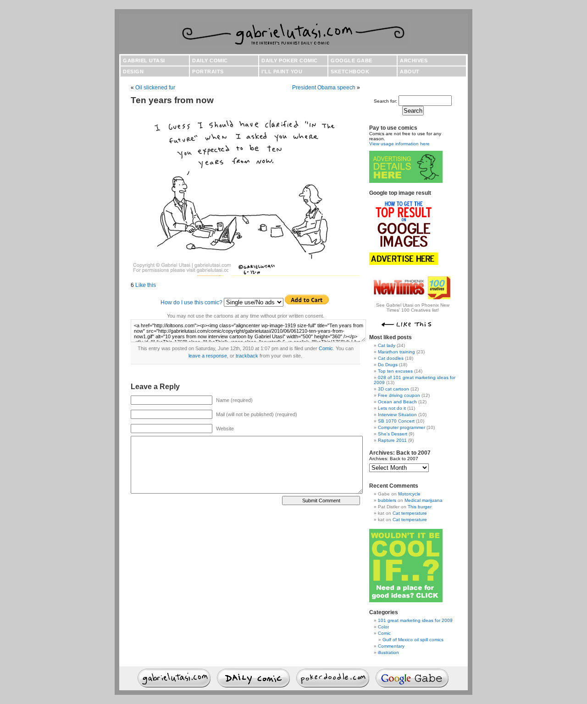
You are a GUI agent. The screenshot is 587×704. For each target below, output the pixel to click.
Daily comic (210, 60)
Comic (326, 348)
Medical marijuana (423, 500)
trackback (247, 355)
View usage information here (399, 143)
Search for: (385, 101)
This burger (420, 506)
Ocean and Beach (397, 401)
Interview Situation (397, 414)
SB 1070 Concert (396, 421)
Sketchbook (350, 71)
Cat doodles (391, 358)
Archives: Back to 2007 (393, 458)
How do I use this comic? (191, 302)
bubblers (387, 500)
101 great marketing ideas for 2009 (415, 620)
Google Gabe (351, 60)
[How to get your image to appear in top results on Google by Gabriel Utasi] (403, 263)
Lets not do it (392, 408)
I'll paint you (281, 71)
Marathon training (396, 351)
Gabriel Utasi (144, 60)
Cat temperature (410, 513)
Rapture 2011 (392, 440)
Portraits (208, 71)
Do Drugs (388, 364)
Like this (145, 285)
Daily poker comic (289, 60)
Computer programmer (401, 427)
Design (133, 71)
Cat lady (386, 345)
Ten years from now (172, 100)
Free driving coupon (399, 395)
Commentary (391, 646)
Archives (413, 60)
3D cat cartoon (393, 388)
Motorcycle (409, 493)
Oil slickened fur (155, 87)
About (410, 71)
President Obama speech (323, 87)
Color (383, 626)
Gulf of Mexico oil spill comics (412, 639)
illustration (388, 652)
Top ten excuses (395, 371)
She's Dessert (392, 433)
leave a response (207, 355)
